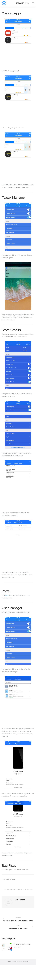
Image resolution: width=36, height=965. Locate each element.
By (20, 889)
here (6, 595)
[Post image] (7, 947)
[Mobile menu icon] (33, 3)
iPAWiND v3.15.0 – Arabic (22, 944)
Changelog (12, 889)
